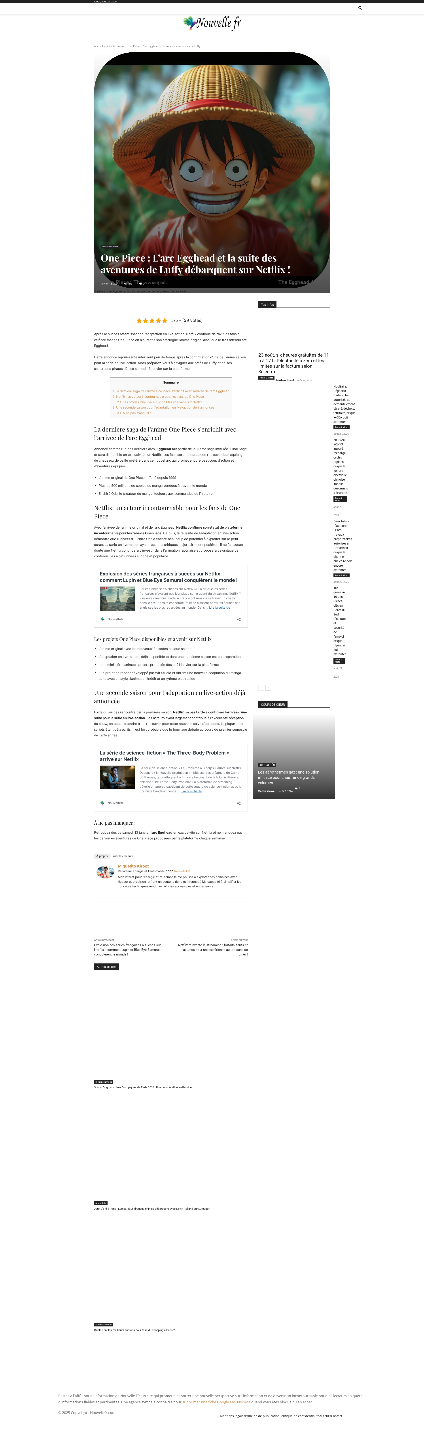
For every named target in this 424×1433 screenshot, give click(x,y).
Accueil (98, 46)
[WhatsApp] (180, 305)
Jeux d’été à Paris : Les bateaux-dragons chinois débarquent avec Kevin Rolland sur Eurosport (152, 1208)
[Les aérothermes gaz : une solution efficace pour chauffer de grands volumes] (294, 756)
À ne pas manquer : (134, 413)
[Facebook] (150, 305)
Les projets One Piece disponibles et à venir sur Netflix (159, 402)
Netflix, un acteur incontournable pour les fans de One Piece (158, 396)
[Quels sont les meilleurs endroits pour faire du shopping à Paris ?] (171, 1272)
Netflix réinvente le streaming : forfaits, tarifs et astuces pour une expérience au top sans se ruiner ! (213, 949)
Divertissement (115, 46)
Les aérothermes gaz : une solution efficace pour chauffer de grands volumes (288, 777)
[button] (360, 8)
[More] (191, 305)
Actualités (100, 1203)
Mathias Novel (285, 380)
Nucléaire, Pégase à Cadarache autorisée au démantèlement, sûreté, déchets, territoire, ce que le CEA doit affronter (344, 404)
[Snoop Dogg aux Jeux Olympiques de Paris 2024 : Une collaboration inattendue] (171, 1029)
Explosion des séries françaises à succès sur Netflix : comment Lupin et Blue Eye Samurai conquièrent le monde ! (127, 949)
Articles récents (123, 856)
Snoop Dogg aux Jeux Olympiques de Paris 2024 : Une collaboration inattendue (143, 1087)
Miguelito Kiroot (133, 866)
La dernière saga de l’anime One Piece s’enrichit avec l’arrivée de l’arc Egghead (170, 391)
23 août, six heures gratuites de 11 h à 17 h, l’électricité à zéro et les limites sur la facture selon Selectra (293, 363)
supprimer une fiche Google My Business (216, 1402)
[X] (160, 305)
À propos (102, 856)
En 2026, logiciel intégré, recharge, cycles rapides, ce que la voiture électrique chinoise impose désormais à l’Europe (340, 466)
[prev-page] (261, 688)
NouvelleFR (182, 871)
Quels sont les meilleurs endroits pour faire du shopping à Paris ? (134, 1330)
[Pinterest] (170, 305)
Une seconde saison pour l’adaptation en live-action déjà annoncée (163, 407)
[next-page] (268, 688)
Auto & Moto (266, 377)
